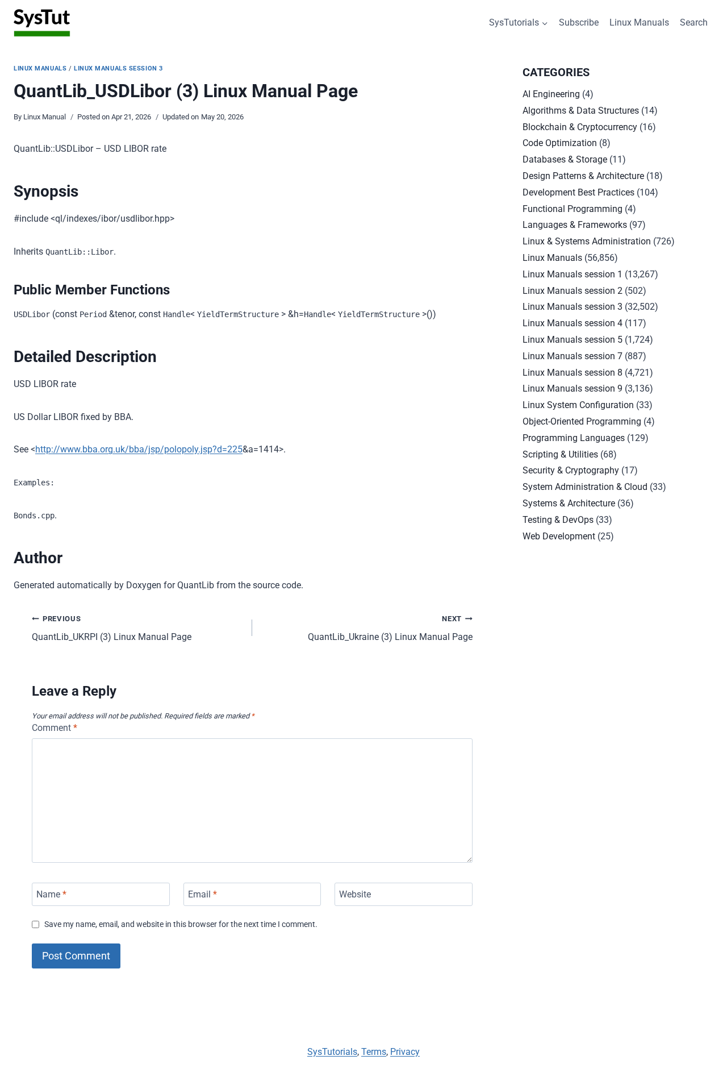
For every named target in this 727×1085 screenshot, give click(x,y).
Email (202, 894)
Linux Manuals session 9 (572, 388)
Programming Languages (574, 438)
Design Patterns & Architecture (583, 176)
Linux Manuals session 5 (572, 339)
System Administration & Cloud (585, 486)
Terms (373, 1051)
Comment (54, 727)
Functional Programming (572, 208)
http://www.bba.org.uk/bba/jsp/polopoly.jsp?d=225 (139, 449)
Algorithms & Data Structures (581, 110)
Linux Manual (44, 117)
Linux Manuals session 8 (572, 372)
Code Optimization (560, 143)
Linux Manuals (639, 22)
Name (51, 894)
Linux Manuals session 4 (572, 323)
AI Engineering (551, 94)
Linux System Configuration (578, 405)
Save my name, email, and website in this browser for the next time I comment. (180, 924)
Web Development (559, 536)
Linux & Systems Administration (587, 241)
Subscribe (579, 22)
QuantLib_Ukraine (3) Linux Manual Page (390, 628)
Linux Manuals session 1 (572, 274)
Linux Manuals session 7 (572, 356)
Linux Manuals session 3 (118, 68)
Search (694, 22)
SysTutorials (332, 1051)
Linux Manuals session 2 (572, 290)
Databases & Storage (565, 159)
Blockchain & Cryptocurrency (580, 127)
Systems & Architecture (569, 503)
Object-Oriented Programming (582, 421)
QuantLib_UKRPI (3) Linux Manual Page (111, 628)
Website (355, 894)
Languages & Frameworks (575, 224)
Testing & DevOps (558, 519)
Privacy (405, 1051)
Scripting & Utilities (560, 454)
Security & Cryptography (571, 470)
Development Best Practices (578, 192)
